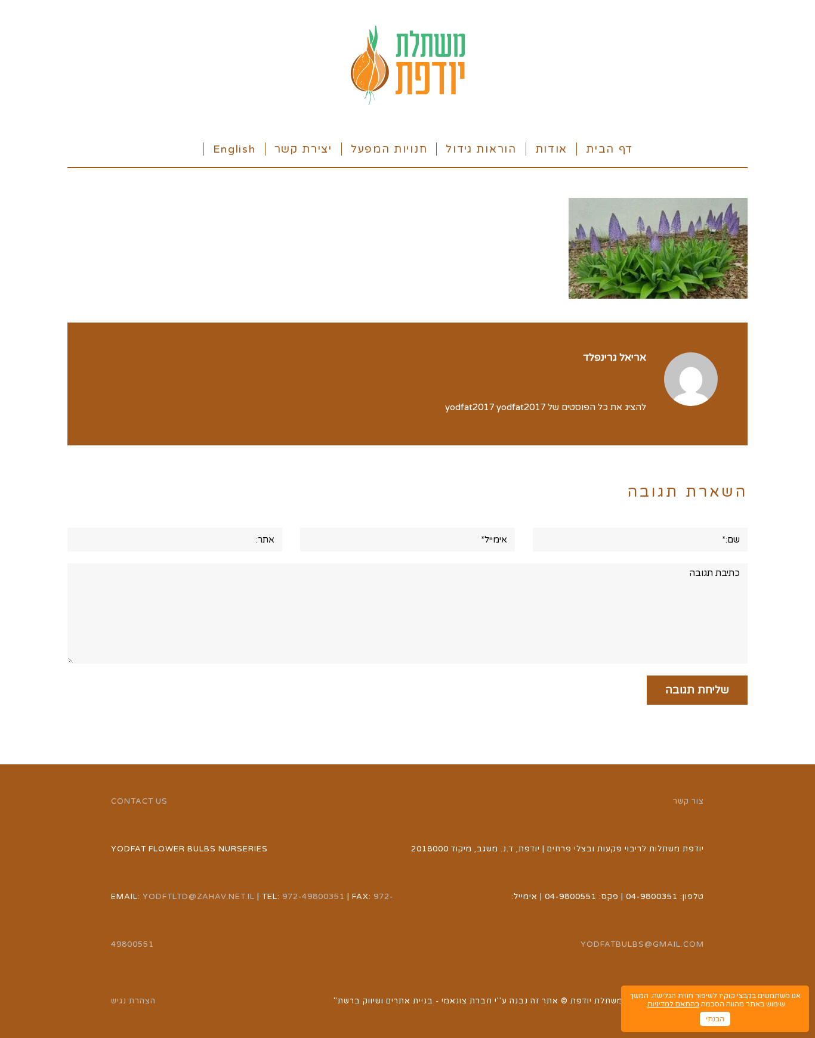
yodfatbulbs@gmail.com (642, 944)
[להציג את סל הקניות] (188, 148)
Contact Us (139, 801)
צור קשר (688, 801)
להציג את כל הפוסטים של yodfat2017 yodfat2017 (545, 407)
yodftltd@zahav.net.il (199, 896)
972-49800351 (313, 896)
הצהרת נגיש (133, 1001)
